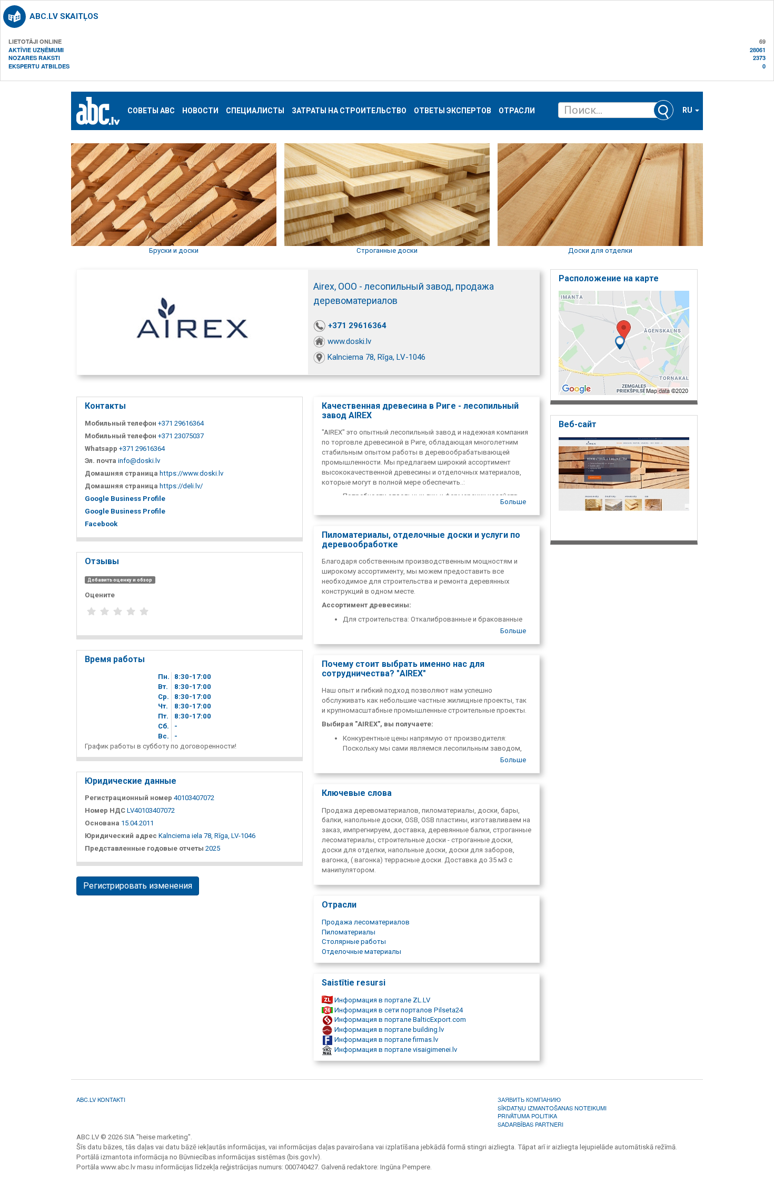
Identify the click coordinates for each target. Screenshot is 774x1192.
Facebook (101, 524)
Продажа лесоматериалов (366, 922)
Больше (513, 502)
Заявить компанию (529, 1099)
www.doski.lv (349, 341)
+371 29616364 (357, 325)
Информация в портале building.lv (388, 1029)
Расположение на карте (609, 278)
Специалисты (255, 111)
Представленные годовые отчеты (144, 848)
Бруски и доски (174, 250)
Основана (102, 823)
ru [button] (688, 110)
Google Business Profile (125, 499)
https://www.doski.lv (191, 473)
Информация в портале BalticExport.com (399, 1019)
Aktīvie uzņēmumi (36, 50)
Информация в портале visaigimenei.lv (395, 1049)
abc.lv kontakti (100, 1099)
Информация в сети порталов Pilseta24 (398, 1010)
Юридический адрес (121, 836)
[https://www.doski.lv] (624, 485)
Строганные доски (387, 250)
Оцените (100, 595)
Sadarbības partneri (530, 1124)
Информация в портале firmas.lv (385, 1039)
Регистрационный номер (128, 798)
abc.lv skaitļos (63, 16)
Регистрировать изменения (137, 886)
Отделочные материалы (361, 951)
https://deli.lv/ (181, 486)
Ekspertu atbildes (39, 66)
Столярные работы (354, 941)
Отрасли (517, 111)
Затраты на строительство (349, 111)
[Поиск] (663, 110)
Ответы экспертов (452, 111)
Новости (200, 111)
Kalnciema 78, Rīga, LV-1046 (376, 357)
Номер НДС (105, 810)
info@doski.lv (139, 461)
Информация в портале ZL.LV (381, 1000)
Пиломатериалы (348, 932)
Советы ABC (151, 111)
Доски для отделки (600, 250)
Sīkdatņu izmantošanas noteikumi (552, 1108)
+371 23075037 (181, 436)
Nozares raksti (34, 58)
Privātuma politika (527, 1115)
